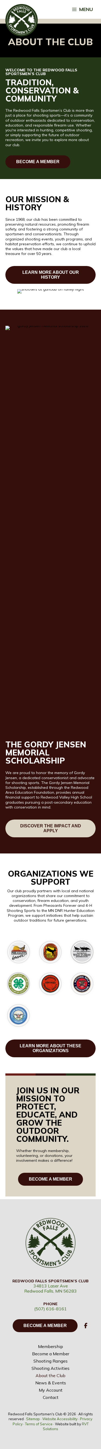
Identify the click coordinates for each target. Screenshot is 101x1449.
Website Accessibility (60, 1419)
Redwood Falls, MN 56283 (50, 1291)
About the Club (50, 1375)
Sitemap (33, 1419)
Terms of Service (39, 1424)
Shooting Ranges (50, 1361)
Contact (50, 1397)
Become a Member (50, 1353)
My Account (50, 1390)
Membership (50, 1346)
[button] (85, 1325)
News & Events (50, 1382)
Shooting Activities (50, 1368)
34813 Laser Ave (50, 1286)
